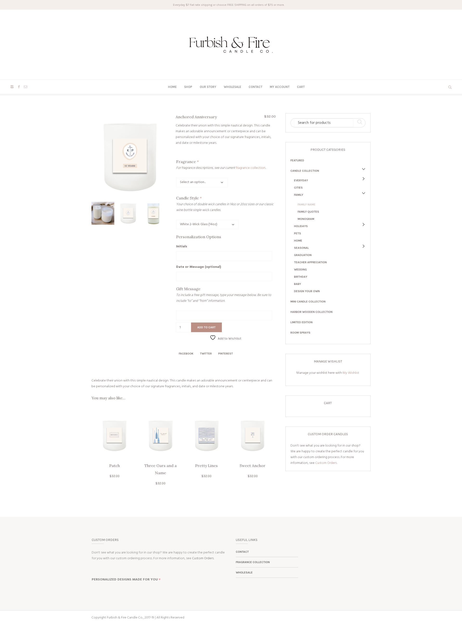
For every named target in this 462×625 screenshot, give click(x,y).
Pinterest (225, 353)
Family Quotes (308, 211)
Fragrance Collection (253, 562)
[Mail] (25, 86)
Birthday (300, 276)
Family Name (306, 204)
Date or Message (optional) (198, 267)
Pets (297, 233)
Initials (181, 246)
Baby (297, 284)
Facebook (186, 353)
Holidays (301, 226)
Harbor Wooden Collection (311, 312)
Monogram (306, 219)
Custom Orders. (326, 463)
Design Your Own (307, 291)
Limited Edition (301, 322)
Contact (242, 551)
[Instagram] (12, 86)
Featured (297, 160)
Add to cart (206, 327)
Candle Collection (304, 170)
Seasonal (301, 248)
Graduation (303, 255)
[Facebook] (18, 86)
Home (298, 240)
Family (298, 195)
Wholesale (244, 572)
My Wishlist (351, 373)
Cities (298, 187)
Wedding (300, 269)
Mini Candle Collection (308, 301)
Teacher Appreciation (310, 262)
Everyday (301, 180)
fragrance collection (250, 168)
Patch (114, 465)
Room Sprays (300, 332)
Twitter (206, 353)
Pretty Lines (206, 465)
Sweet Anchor (252, 465)
